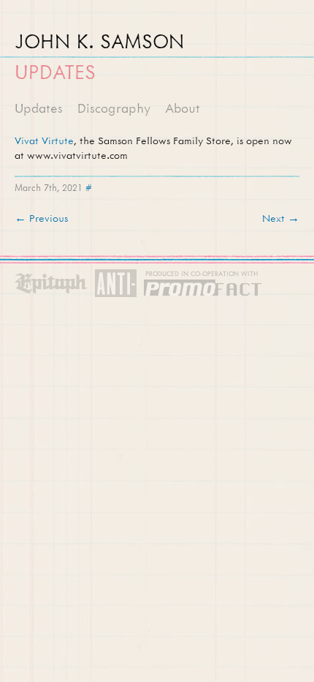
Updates (39, 108)
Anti (116, 284)
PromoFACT (203, 284)
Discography (113, 108)
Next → (280, 218)
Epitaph (51, 284)
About (182, 108)
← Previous (41, 218)
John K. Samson (99, 41)
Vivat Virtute (44, 140)
